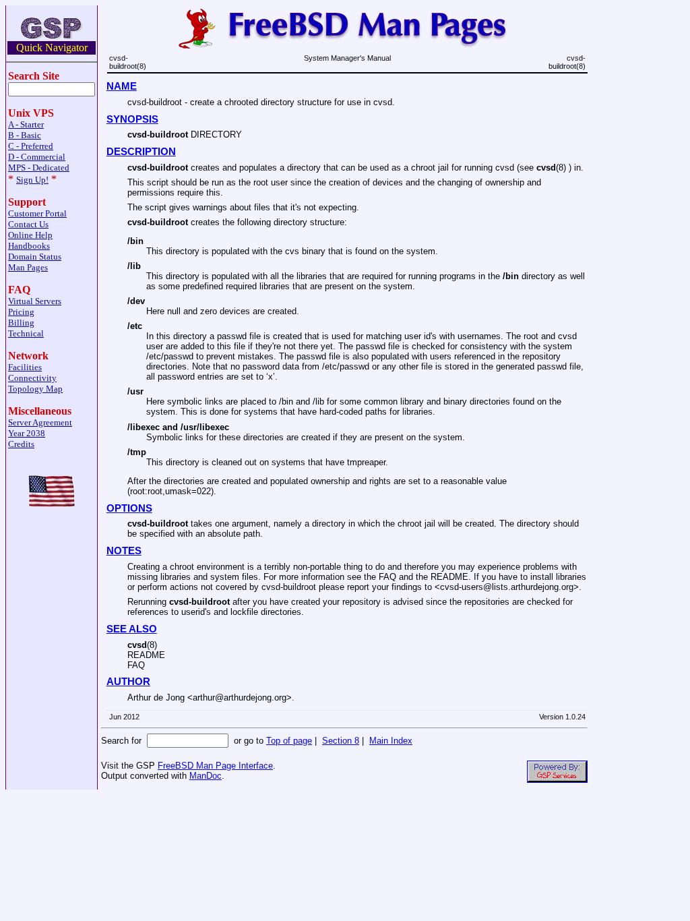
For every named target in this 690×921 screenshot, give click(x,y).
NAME (121, 86)
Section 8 (340, 741)
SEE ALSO (131, 629)
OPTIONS (129, 508)
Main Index (390, 741)
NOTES (124, 550)
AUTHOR (128, 681)
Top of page (289, 741)
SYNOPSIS (132, 119)
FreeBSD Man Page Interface (215, 766)
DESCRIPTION (141, 151)
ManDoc (205, 776)
